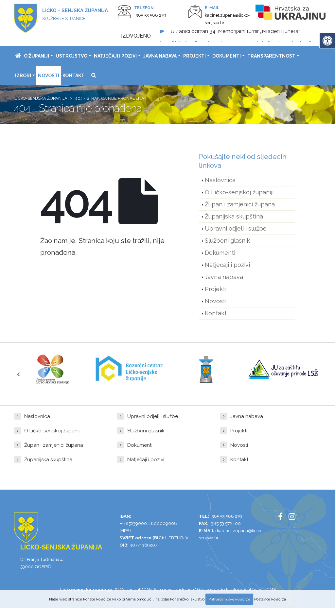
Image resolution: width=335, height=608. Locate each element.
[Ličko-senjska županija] (18, 56)
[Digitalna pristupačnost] (327, 40)
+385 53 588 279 (150, 15)
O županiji (36, 56)
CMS (271, 589)
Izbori (23, 75)
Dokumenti (226, 56)
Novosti (48, 75)
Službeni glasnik (227, 240)
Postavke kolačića (270, 599)
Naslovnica (220, 180)
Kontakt (73, 75)
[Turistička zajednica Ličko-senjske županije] (52, 369)
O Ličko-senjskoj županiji (239, 192)
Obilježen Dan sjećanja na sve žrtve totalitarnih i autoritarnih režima (250, 36)
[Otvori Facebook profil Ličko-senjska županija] (283, 517)
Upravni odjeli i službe (236, 228)
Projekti (194, 56)
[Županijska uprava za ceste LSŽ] (206, 369)
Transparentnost (271, 56)
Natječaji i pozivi (115, 56)
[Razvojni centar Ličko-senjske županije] (129, 369)
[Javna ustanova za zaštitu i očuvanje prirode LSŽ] (283, 369)
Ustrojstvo (71, 56)
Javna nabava (160, 56)
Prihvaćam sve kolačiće (229, 599)
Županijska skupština (234, 216)
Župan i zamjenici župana (240, 204)
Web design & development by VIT (230, 589)
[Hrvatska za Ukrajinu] (291, 13)
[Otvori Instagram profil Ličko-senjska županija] (294, 517)
